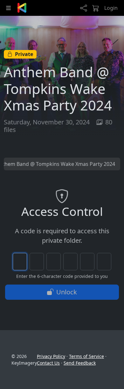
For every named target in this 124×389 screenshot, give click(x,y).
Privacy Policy (51, 356)
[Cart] (96, 8)
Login (111, 7)
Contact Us (48, 363)
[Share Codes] (84, 8)
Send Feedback (80, 363)
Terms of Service (86, 356)
